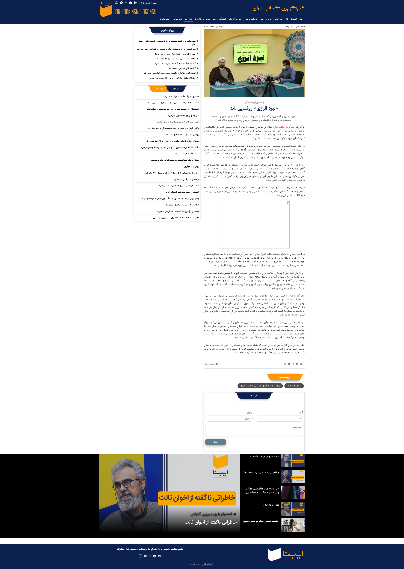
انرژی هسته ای (294, 386)
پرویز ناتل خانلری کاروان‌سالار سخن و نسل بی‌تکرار (174, 54)
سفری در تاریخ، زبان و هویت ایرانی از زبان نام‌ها (179, 185)
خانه (301, 19)
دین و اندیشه (235, 19)
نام (301, 412)
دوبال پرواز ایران (271, 505)
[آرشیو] (140, 556)
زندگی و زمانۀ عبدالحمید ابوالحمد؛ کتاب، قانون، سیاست (175, 160)
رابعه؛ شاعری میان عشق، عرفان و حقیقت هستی (176, 59)
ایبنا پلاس (177, 19)
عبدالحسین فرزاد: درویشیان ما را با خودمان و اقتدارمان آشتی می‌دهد (166, 49)
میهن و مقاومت (202, 19)
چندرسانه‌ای (164, 19)
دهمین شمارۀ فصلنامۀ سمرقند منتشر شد (181, 96)
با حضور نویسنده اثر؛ (254, 102)
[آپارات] (159, 556)
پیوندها (142, 549)
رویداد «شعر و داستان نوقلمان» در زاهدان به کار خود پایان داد (173, 141)
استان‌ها (188, 19)
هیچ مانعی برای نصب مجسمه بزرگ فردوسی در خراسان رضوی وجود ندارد (167, 42)
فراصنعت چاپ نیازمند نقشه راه (264, 456)
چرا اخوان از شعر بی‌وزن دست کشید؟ (261, 473)
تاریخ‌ (268, 19)
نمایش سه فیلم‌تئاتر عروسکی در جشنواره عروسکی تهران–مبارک (172, 102)
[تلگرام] (155, 556)
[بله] (145, 556)
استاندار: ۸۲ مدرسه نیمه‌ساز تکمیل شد (182, 205)
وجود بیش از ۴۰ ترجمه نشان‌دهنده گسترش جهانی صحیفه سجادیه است (169, 198)
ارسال (215, 442)
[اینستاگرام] (150, 556)
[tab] (176, 89)
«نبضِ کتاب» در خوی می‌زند (187, 154)
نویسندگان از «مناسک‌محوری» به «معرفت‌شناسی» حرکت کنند (173, 109)
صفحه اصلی (300, 26)
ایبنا (278, 9)
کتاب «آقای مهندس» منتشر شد (182, 68)
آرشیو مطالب (177, 549)
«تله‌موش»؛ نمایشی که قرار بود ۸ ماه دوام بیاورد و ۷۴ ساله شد (172, 173)
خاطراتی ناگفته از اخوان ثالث (211, 522)
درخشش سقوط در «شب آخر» (186, 179)
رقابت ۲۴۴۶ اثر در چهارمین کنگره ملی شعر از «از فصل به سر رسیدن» (170, 147)
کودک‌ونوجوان (251, 19)
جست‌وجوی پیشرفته (126, 549)
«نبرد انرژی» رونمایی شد (254, 108)
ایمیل (249, 412)
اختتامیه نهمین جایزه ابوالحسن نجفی (261, 521)
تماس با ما (163, 549)
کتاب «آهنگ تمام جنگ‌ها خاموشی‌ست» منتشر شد (174, 63)
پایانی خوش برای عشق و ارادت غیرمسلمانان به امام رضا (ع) (173, 128)
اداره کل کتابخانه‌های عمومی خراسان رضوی (260, 386)
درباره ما (152, 549)
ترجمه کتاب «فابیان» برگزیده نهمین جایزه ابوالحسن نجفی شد (169, 73)
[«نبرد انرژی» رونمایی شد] (254, 63)
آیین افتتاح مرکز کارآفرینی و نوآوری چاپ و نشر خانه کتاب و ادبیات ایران (262, 491)
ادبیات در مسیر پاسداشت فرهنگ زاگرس (182, 192)
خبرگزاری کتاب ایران (283, 127)
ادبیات (294, 19)
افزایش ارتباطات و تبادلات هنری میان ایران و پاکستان (176, 217)
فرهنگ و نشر (219, 19)
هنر (286, 19)
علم (262, 19)
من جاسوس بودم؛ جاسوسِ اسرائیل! (183, 115)
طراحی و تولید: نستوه (198, 564)
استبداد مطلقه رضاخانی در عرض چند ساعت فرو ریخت (173, 78)
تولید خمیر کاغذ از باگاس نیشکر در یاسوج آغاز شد (178, 122)
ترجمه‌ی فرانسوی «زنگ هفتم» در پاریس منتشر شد (177, 211)
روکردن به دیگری (191, 166)
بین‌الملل (278, 19)
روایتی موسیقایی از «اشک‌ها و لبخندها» (182, 134)
